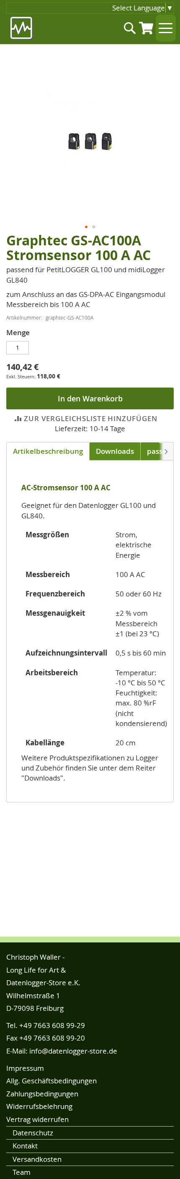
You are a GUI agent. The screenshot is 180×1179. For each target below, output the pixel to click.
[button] (86, 227)
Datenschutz (33, 1132)
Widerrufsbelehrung (39, 1106)
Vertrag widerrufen (37, 1119)
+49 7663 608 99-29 (52, 1025)
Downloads (115, 451)
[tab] (48, 451)
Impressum (25, 1068)
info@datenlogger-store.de (73, 1051)
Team (22, 1172)
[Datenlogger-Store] (21, 28)
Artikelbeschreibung (48, 451)
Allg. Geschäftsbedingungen (51, 1080)
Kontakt (25, 1145)
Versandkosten (37, 1159)
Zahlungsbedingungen (42, 1093)
